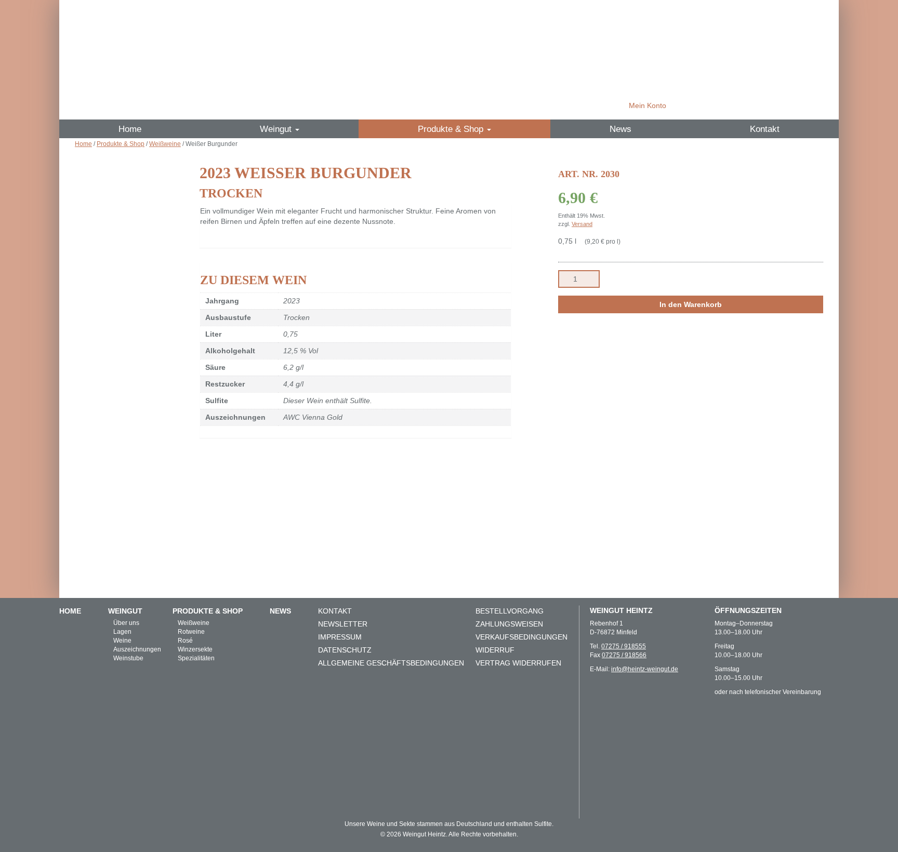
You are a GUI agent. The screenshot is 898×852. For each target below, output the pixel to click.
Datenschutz (345, 650)
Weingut (277, 129)
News (620, 129)
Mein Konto (647, 105)
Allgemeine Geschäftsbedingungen (391, 663)
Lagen (122, 631)
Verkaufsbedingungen (521, 637)
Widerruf (495, 650)
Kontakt (765, 129)
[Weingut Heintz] (449, 59)
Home (129, 129)
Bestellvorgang (510, 611)
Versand (582, 224)
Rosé (185, 640)
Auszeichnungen (137, 649)
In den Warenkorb (690, 304)
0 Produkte (733, 106)
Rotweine (191, 631)
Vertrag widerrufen (518, 663)
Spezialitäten (196, 658)
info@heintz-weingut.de (644, 669)
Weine (122, 640)
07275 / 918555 (623, 646)
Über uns (126, 623)
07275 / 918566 (624, 655)
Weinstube (128, 658)
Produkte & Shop (452, 129)
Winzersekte (195, 649)
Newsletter (342, 624)
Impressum (340, 637)
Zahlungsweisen (509, 624)
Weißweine (165, 144)
